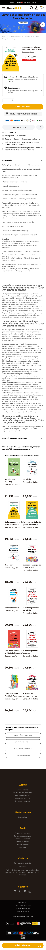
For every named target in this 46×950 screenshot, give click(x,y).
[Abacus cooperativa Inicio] (14, 9)
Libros (4, 36)
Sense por (9, 565)
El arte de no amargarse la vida (30, 694)
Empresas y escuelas (22, 801)
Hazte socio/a (22, 817)
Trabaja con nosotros (22, 798)
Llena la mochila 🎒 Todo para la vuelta (23, 2)
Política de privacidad (22, 839)
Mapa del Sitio (23, 902)
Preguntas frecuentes (22, 833)
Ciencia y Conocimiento (16, 36)
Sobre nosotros (22, 790)
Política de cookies (22, 842)
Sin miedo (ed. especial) (10, 480)
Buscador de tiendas (22, 795)
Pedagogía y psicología (32, 36)
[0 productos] (42, 9)
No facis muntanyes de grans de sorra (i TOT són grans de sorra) (14, 524)
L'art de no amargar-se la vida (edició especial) (14, 651)
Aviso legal (22, 847)
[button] (36, 8)
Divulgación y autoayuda (9, 39)
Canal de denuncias (22, 844)
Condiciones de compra (22, 836)
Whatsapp (22, 866)
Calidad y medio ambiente (22, 793)
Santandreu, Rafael (28, 52)
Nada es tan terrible (12, 608)
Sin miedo (27, 479)
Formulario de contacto (22, 863)
